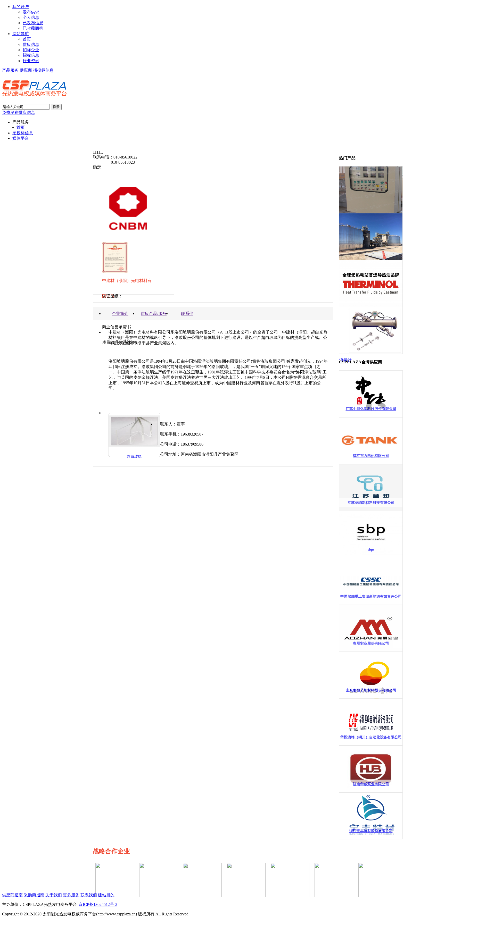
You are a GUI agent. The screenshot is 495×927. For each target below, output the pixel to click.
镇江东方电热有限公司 (371, 456)
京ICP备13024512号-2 (98, 904)
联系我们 (88, 895)
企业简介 (120, 313)
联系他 (187, 313)
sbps (371, 550)
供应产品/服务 (154, 313)
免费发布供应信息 (18, 112)
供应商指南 (12, 895)
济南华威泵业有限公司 (371, 784)
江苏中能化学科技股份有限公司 (371, 409)
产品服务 (10, 70)
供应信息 (31, 44)
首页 (27, 39)
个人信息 (31, 17)
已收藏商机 (33, 28)
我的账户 (20, 6)
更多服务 (71, 895)
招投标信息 (43, 70)
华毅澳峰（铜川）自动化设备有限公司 (371, 737)
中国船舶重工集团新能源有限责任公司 (371, 596)
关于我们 (53, 895)
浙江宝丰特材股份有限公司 (371, 831)
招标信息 (31, 55)
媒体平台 (20, 138)
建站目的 (106, 895)
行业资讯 (31, 61)
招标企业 (31, 50)
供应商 (26, 70)
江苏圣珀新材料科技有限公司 (371, 503)
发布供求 (31, 12)
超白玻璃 (134, 456)
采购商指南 (34, 895)
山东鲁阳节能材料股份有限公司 (371, 690)
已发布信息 (33, 23)
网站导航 (20, 33)
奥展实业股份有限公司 (371, 643)
